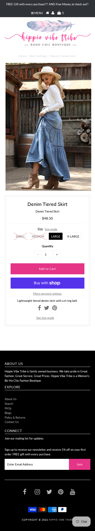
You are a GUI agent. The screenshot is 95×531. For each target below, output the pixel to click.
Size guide (51, 229)
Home (23, 56)
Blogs (8, 413)
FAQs (8, 408)
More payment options (47, 293)
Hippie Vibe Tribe (61, 519)
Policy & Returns (15, 417)
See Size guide (45, 318)
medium (38, 236)
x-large (73, 236)
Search (9, 403)
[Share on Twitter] (46, 309)
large (55, 236)
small (20, 236)
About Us (11, 399)
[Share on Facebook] (39, 309)
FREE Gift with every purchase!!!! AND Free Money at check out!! (47, 4)
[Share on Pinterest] (54, 309)
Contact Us (12, 422)
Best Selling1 (39, 56)
